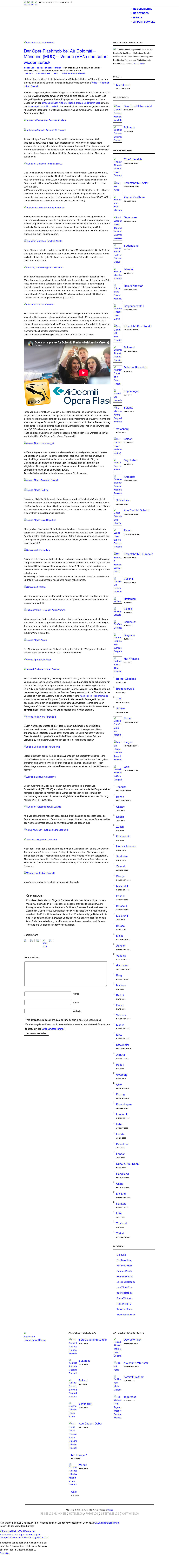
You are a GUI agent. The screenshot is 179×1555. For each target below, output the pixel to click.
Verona (81, 73)
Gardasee (122, 965)
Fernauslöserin (124, 1271)
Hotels (138, 17)
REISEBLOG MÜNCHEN (53, 1513)
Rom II (120, 1005)
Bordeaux (130, 622)
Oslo (126, 767)
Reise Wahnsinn (125, 1298)
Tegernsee (130, 217)
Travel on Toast (124, 1309)
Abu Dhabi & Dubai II (136, 510)
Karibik (120, 995)
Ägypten (121, 945)
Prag (119, 975)
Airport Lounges (144, 21)
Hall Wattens (131, 658)
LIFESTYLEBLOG (110, 1513)
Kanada (121, 1203)
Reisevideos (141, 13)
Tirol (118, 698)
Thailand (121, 1223)
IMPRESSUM (131, 2)
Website (77, 1011)
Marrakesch (123, 85)
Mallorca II (122, 916)
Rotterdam (130, 599)
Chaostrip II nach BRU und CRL (44, 106)
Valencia (121, 1015)
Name (76, 993)
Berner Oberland (126, 678)
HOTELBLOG (76, 1513)
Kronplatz (129, 476)
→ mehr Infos (138, 63)
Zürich (120, 826)
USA (119, 1213)
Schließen (5, 1553)
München (72, 73)
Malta (119, 935)
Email (76, 1002)
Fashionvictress (124, 1265)
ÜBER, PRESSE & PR (116, 2)
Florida (120, 1134)
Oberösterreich (133, 159)
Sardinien (122, 856)
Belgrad (128, 407)
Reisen (40, 68)
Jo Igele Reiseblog (126, 1281)
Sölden (128, 439)
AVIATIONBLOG (130, 1513)
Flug (64, 73)
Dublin (120, 816)
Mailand (121, 1193)
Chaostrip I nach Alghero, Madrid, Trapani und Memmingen (71, 102)
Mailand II (122, 886)
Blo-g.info (121, 1254)
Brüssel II (121, 906)
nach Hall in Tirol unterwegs (94, 695)
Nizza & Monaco (126, 846)
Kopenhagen (131, 391)
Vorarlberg (122, 429)
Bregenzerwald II (134, 306)
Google (110, 1509)
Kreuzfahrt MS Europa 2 (138, 554)
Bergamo (129, 635)
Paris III (120, 896)
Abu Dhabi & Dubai (90, 1423)
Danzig (120, 1094)
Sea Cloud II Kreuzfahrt (138, 106)
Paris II (120, 1064)
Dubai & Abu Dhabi (127, 1164)
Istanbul (128, 269)
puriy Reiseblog (125, 1292)
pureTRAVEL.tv (124, 1287)
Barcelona (122, 1144)
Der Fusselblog (124, 1260)
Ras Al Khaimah (133, 285)
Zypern (128, 530)
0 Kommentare (43, 73)
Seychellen (130, 460)
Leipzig (128, 608)
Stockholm (122, 1045)
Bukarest (129, 127)
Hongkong (122, 1174)
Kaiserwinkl (123, 836)
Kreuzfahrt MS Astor (136, 183)
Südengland (131, 245)
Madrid (128, 718)
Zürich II (129, 578)
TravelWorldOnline (126, 1314)
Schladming (123, 500)
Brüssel (120, 926)
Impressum (29, 1336)
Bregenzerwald (125, 688)
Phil (56, 73)
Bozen (120, 797)
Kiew (119, 1035)
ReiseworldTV (124, 1303)
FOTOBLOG (92, 1513)
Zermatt (120, 866)
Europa (48, 68)
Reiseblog (29, 68)
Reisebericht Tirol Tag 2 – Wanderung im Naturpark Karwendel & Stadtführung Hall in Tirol (24, 1536)
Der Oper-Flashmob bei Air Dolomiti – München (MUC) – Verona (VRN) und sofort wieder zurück (66, 56)
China (119, 1183)
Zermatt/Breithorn (134, 197)
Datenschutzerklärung (52, 1028)
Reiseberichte (142, 8)
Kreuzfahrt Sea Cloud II (138, 326)
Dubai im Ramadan (135, 367)
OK (96, 1522)
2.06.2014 (29, 73)
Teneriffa (121, 787)
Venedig (121, 955)
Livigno (128, 742)
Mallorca (121, 985)
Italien (58, 68)
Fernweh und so (125, 1276)
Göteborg (122, 1074)
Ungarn (120, 806)
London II (122, 1114)
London (120, 1154)
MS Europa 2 (79, 1455)
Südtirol (120, 708)
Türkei (120, 1233)
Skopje (120, 876)
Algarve (121, 1054)
